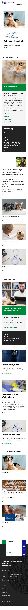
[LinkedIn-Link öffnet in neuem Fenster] (24, 554)
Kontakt (7, 114)
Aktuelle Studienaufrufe (11, 327)
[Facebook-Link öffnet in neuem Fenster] (24, 542)
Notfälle (7, 116)
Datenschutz (5, 589)
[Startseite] (4, 542)
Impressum (5, 592)
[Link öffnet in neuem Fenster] (14, 548)
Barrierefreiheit (6, 595)
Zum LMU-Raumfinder (9, 580)
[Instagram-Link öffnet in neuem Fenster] (24, 550)
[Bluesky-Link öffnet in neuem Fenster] (24, 546)
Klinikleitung (8, 119)
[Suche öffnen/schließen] (25, 2)
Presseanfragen (9, 122)
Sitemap (4, 585)
